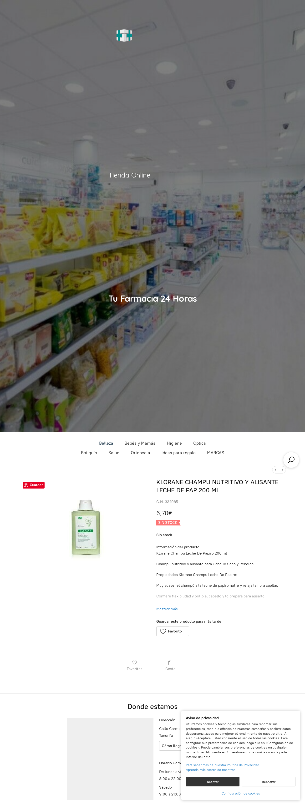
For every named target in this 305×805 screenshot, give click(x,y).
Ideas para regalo (179, 452)
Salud (113, 452)
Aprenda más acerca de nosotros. (211, 770)
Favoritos (134, 669)
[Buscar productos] (291, 460)
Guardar (36, 485)
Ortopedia (140, 452)
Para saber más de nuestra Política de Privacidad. (223, 765)
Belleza (106, 443)
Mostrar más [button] (167, 609)
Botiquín (89, 452)
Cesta (170, 669)
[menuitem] (275, 469)
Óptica (199, 443)
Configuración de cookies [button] (241, 793)
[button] (172, 631)
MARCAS (215, 452)
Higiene (174, 443)
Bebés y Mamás (140, 443)
